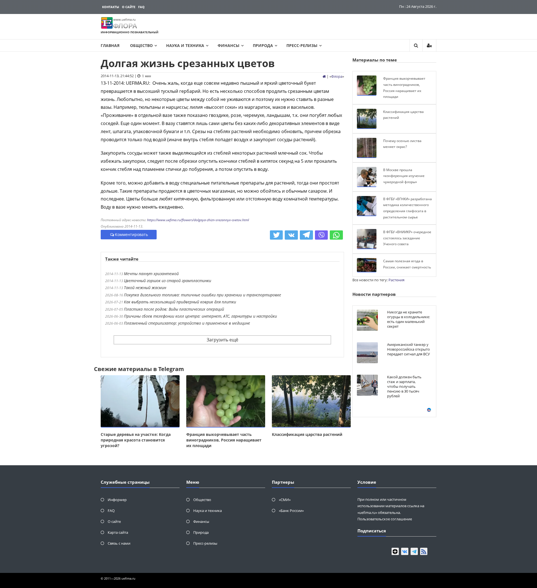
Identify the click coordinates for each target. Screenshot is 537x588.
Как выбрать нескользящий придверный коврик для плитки (180, 301)
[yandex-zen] (395, 551)
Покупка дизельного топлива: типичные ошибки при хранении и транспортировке (202, 294)
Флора (336, 76)
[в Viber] (321, 235)
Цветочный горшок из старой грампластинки (167, 280)
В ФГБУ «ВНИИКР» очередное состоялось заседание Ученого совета (407, 238)
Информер (117, 499)
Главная (110, 45)
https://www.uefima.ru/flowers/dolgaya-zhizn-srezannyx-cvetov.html (198, 220)
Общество (141, 45)
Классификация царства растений (307, 434)
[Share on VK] (291, 235)
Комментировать (131, 234)
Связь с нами (119, 543)
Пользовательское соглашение (384, 518)
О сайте (128, 7)
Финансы (228, 45)
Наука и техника (185, 45)
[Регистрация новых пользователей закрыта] (429, 45)
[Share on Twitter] (276, 235)
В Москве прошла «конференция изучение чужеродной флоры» (404, 175)
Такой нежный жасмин (145, 287)
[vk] (404, 551)
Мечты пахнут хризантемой (151, 273)
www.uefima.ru (124, 19)
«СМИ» (285, 499)
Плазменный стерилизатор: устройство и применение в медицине (187, 323)
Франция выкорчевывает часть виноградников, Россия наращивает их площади (224, 440)
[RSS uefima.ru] (423, 551)
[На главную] (324, 76)
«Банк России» (291, 510)
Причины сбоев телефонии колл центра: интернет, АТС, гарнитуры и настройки (200, 316)
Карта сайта (118, 532)
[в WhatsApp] (336, 235)
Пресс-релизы (301, 45)
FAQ (141, 7)
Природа (263, 45)
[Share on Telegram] (306, 235)
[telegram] (414, 551)
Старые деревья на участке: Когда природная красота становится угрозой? (136, 440)
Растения (396, 279)
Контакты (110, 7)
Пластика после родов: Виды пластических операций (174, 309)
